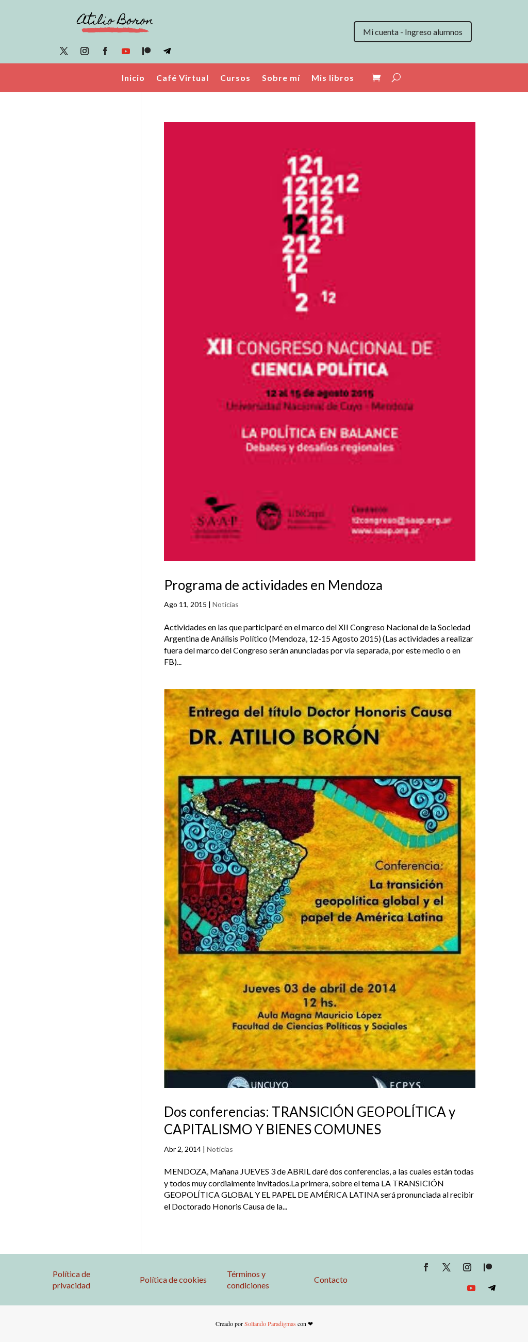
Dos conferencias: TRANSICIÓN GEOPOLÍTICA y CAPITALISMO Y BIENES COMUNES (309, 1120)
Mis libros (332, 77)
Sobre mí (281, 77)
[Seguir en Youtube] (126, 51)
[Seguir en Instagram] (84, 51)
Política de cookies (173, 1279)
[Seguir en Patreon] (146, 51)
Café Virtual (182, 77)
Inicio (133, 77)
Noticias (225, 604)
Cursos (235, 77)
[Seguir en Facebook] (105, 51)
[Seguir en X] (64, 51)
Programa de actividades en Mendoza (273, 585)
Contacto (331, 1279)
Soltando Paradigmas (270, 1323)
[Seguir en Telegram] (167, 51)
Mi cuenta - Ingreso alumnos (413, 32)
